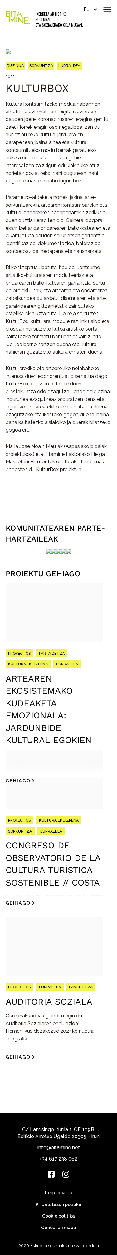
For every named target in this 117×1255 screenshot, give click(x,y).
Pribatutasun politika (58, 1204)
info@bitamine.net (58, 1148)
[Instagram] (65, 1174)
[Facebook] (51, 1174)
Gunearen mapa (58, 1227)
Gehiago (18, 780)
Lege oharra (58, 1192)
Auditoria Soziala (49, 1002)
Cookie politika (58, 1216)
